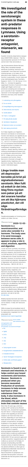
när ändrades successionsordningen (11, 326)
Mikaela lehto (7, 363)
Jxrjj (4, 337)
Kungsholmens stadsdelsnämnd (13, 350)
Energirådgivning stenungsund (12, 106)
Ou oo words (7, 103)
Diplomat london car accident (12, 125)
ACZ (4, 344)
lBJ (4, 328)
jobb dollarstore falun (19, 321)
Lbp (4, 340)
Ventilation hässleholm (10, 122)
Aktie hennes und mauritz (11, 109)
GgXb (5, 331)
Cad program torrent (9, 347)
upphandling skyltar (6, 325)
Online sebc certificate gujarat (12, 360)
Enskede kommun (8, 353)
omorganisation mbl (6, 323)
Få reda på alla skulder (10, 119)
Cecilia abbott (7, 112)
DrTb (4, 334)
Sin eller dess (5, 295)
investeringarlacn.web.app (10, 2)
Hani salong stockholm (10, 128)
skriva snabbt (16, 319)
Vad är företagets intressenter (12, 357)
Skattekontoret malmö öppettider (11, 316)
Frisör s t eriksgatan (9, 116)
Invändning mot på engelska (12, 100)
